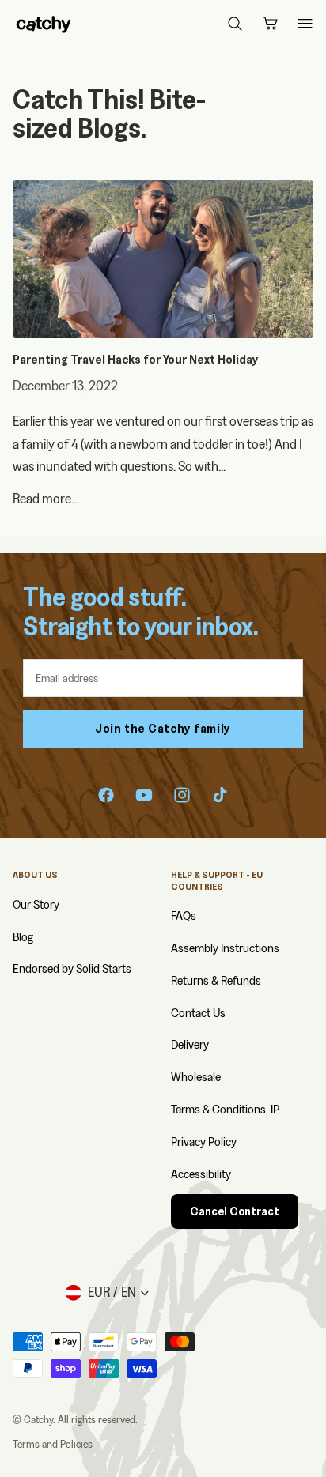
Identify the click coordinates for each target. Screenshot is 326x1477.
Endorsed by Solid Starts (72, 968)
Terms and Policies (53, 1443)
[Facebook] (106, 795)
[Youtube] (144, 795)
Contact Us (198, 1012)
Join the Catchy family (163, 728)
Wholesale (196, 1076)
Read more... (45, 498)
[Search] (235, 23)
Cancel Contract (234, 1211)
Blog (23, 937)
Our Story (36, 904)
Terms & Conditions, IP (225, 1109)
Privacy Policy (204, 1141)
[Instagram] (181, 795)
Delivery (190, 1044)
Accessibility (201, 1174)
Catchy (38, 1419)
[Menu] (304, 23)
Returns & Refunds (216, 980)
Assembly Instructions (225, 948)
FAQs (183, 915)
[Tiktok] (219, 795)
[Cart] (269, 23)
